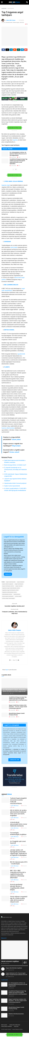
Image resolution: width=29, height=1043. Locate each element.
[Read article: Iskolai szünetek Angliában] (14, 949)
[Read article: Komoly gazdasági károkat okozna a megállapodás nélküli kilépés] (5, 886)
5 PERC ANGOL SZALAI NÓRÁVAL (13, 181)
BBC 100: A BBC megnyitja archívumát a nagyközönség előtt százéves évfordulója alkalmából (18, 874)
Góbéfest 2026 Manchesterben (16, 1013)
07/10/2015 (21, 20)
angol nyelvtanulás (10, 581)
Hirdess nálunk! (14, 452)
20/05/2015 (24, 836)
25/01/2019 (24, 891)
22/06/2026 (13, 165)
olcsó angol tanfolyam (7, 596)
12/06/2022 (24, 857)
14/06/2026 (12, 710)
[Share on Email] (25, 49)
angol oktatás (20, 581)
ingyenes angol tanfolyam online (10, 590)
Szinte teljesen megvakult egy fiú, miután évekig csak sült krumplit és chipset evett (18, 899)
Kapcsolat (16, 1026)
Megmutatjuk (16, 446)
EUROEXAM (7, 241)
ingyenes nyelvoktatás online (9, 592)
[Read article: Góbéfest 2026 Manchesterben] (4, 1015)
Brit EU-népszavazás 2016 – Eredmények (18, 863)
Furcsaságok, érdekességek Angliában (18, 833)
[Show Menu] (2, 2)
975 (19, 165)
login (7, 669)
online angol (18, 596)
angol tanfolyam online (8, 586)
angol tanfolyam (19, 584)
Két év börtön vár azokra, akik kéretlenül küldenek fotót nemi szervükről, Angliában (18, 812)
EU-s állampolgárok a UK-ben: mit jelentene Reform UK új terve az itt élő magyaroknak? (18, 154)
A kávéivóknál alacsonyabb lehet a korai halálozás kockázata (18, 824)
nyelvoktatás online (7, 594)
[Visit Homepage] (14, 2)
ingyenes (15, 140)
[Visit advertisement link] (14, 98)
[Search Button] (27, 2)
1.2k (14, 838)
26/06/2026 (13, 157)
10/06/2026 (12, 716)
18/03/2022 (24, 817)
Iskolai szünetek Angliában (10, 961)
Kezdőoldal (4, 8)
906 (14, 859)
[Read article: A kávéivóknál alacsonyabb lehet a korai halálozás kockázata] (5, 824)
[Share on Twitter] (7, 49)
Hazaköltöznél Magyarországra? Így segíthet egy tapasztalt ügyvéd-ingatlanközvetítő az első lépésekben (18, 699)
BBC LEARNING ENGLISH (11, 284)
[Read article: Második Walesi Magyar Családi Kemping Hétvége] (5, 715)
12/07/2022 (24, 805)
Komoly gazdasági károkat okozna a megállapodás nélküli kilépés (17, 887)
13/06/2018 (24, 845)
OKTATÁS (22, 22)
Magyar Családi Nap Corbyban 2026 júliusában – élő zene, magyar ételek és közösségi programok (18, 707)
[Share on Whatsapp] (18, 49)
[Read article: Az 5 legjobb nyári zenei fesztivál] (5, 843)
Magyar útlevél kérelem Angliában (14, 968)
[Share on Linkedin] (11, 49)
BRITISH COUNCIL (9, 330)
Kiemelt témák (11, 8)
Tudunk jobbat (16, 439)
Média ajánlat (4, 1024)
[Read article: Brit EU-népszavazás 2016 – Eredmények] (5, 864)
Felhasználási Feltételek (6, 1026)
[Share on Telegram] (22, 49)
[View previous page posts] (13, 169)
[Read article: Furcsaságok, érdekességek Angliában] (5, 834)
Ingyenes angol (6, 185)
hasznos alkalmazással (8, 428)
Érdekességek (16, 22)
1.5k (19, 157)
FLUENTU (7, 367)
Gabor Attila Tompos (10, 20)
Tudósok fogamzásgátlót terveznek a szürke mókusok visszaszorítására (18, 800)
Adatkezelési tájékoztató (14, 1024)
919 (18, 716)
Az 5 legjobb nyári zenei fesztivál (18, 842)
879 (14, 807)
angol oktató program (7, 584)
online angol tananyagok (8, 598)
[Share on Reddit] (14, 49)
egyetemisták (21, 354)
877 (14, 881)
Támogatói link (14, 759)
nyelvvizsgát (13, 247)
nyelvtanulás (17, 594)
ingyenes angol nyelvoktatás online (11, 588)
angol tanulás (19, 586)
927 (18, 710)
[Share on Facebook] (3, 49)
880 (14, 905)
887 (14, 819)
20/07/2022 (24, 879)
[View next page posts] (16, 169)
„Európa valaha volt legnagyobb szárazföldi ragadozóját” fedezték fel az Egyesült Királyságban (18, 852)
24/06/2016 (24, 865)
